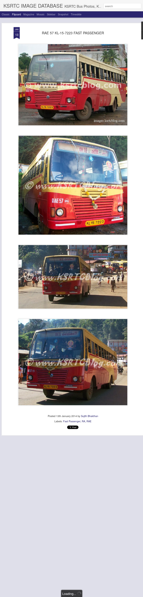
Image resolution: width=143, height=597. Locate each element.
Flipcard (16, 14)
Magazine (28, 14)
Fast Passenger (71, 421)
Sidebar (51, 14)
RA (83, 421)
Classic (6, 14)
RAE (88, 421)
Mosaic (40, 14)
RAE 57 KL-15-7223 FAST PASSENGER (73, 32)
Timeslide (76, 14)
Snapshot (63, 14)
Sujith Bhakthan (89, 416)
